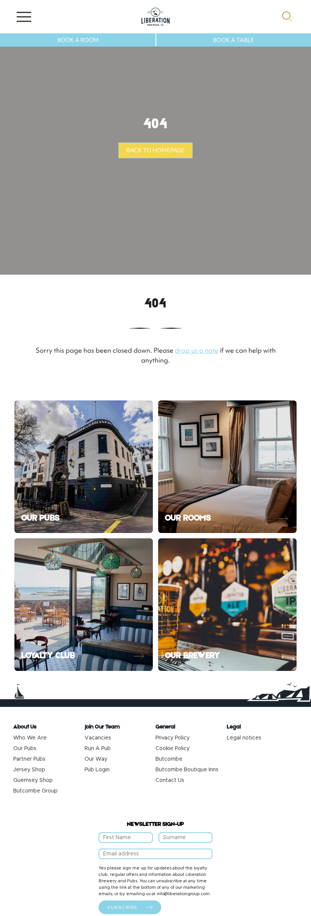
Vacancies (98, 738)
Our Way (96, 759)
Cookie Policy (173, 748)
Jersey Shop (29, 769)
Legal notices (244, 738)
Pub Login (97, 769)
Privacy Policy (173, 738)
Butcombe (169, 759)
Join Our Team (102, 727)
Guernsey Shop (33, 780)
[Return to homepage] (155, 17)
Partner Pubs (29, 759)
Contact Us (170, 780)
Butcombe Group (35, 791)
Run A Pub (98, 748)
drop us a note (196, 350)
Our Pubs (24, 748)
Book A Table (233, 40)
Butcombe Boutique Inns (187, 769)
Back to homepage (155, 150)
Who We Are (30, 738)
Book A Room (78, 40)
